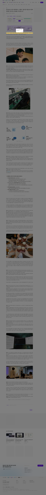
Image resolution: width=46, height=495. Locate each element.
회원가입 (17, 29)
